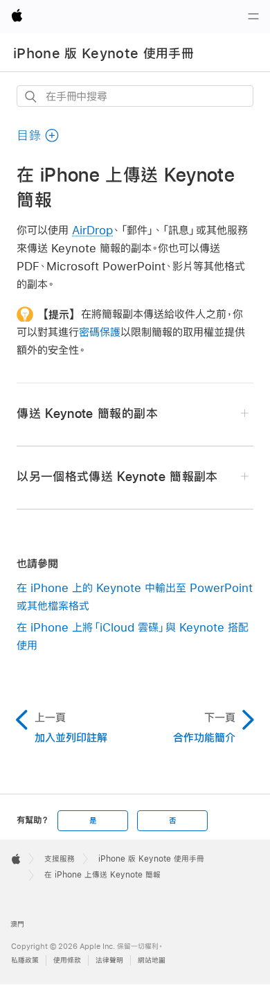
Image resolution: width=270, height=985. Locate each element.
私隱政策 (25, 960)
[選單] (253, 16)
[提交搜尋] (31, 96)
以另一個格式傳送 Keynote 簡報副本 (117, 476)
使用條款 (67, 960)
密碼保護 (99, 332)
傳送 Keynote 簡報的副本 (87, 413)
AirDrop (92, 230)
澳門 (17, 924)
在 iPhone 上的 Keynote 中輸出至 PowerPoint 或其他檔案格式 (135, 596)
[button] (38, 135)
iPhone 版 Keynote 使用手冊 (103, 53)
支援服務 (59, 859)
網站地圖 (151, 960)
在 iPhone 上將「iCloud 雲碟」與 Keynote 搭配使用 (133, 636)
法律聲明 (109, 960)
